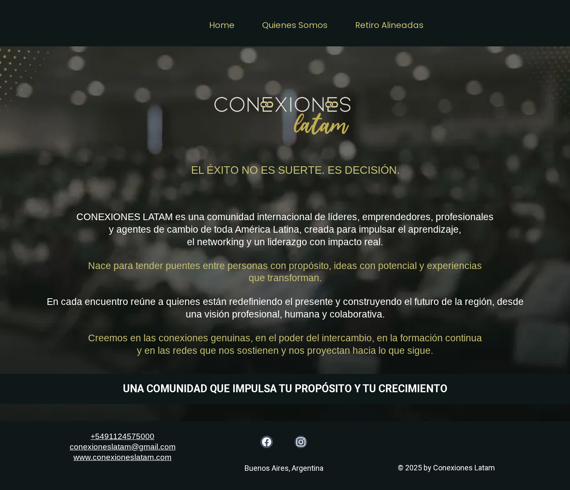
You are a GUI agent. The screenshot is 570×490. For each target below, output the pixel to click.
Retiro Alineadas (389, 25)
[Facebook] (267, 442)
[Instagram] (301, 442)
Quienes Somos (295, 25)
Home (222, 25)
